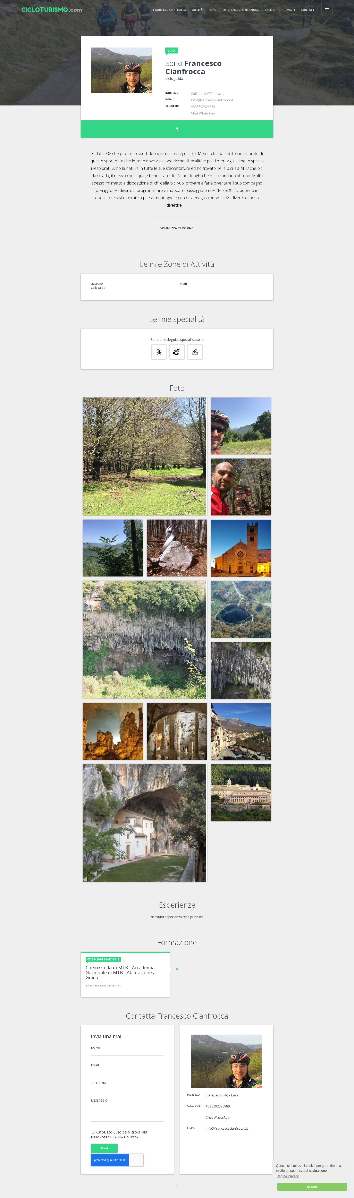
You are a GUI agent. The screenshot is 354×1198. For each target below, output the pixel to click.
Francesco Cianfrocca (169, 10)
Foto (213, 10)
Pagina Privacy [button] (288, 1176)
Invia (104, 1148)
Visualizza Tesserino (177, 228)
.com (51, 9)
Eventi (290, 10)
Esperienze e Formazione (241, 10)
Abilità (197, 10)
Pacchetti (272, 10)
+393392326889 (203, 106)
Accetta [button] (312, 1186)
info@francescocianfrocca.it (212, 100)
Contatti (308, 10)
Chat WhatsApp (203, 113)
